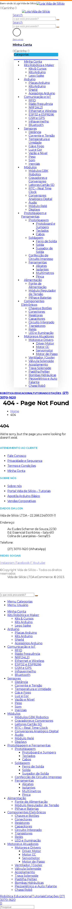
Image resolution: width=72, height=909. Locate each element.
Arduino (29, 79)
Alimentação (33, 280)
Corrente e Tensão (42, 135)
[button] (18, 15)
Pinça (40, 276)
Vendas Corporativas (21, 501)
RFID (32, 100)
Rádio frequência (41, 104)
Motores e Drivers (41, 340)
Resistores (36, 315)
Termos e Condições (21, 466)
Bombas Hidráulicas (42, 375)
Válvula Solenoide (41, 361)
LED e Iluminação (41, 333)
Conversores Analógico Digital (40, 197)
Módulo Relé (38, 206)
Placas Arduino (39, 83)
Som (32, 160)
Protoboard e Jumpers (45, 225)
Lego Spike (36, 75)
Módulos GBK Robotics (38, 172)
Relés (32, 329)
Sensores (30, 128)
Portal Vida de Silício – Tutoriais (28, 491)
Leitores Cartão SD (41, 185)
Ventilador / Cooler (42, 357)
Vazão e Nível (38, 153)
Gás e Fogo (36, 146)
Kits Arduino (37, 72)
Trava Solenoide (40, 368)
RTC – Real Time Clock (31, 728)
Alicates (41, 266)
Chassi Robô (37, 385)
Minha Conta (33, 61)
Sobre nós (14, 486)
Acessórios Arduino (42, 93)
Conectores (37, 312)
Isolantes (42, 269)
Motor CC (42, 347)
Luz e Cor (35, 149)
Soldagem (36, 238)
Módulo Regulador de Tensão (42, 292)
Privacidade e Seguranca (24, 461)
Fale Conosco (16, 456)
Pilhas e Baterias (40, 297)
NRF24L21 (36, 107)
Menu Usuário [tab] (17, 605)
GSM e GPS (37, 118)
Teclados (42, 230)
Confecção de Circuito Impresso (41, 257)
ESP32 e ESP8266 (41, 114)
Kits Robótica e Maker (39, 65)
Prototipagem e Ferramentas (33, 214)
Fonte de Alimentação (38, 285)
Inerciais (34, 164)
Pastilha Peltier (39, 371)
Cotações (54, 393)
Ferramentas (38, 262)
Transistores (37, 326)
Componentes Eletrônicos (32, 302)
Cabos (40, 234)
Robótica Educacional (16, 393)
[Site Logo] (51, 3)
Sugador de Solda (35, 773)
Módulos (30, 167)
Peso (32, 157)
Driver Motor (45, 343)
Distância (35, 132)
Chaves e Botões (40, 308)
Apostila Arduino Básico (23, 496)
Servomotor (44, 350)
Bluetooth (36, 125)
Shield (33, 90)
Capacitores (37, 319)
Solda (40, 245)
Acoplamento (38, 364)
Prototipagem (39, 220)
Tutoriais (40, 393)
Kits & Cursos (37, 68)
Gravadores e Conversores (38, 179)
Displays (34, 209)
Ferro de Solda (46, 241)
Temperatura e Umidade (39, 140)
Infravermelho (39, 121)
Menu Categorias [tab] (19, 601)
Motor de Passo (47, 354)
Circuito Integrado (41, 322)
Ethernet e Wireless (42, 111)
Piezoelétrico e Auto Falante (36, 886)
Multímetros (45, 273)
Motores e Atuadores (39, 336)
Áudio (33, 202)
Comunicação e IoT (37, 97)
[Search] (57, 19)
